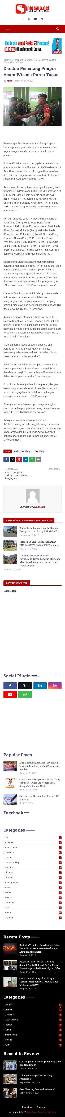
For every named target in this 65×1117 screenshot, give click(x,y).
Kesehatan (33, 852)
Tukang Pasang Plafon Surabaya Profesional (36, 1077)
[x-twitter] (29, 19)
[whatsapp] (25, 694)
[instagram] (42, 19)
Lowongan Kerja (33, 862)
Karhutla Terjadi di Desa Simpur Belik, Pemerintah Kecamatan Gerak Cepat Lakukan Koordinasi (39, 948)
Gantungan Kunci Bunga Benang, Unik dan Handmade (40, 1063)
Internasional (33, 847)
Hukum (33, 1030)
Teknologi (33, 902)
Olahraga (33, 872)
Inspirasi (33, 842)
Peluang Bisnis (33, 882)
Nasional (33, 867)
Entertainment (33, 1020)
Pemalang (18, 60)
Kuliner (33, 1045)
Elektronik (33, 1015)
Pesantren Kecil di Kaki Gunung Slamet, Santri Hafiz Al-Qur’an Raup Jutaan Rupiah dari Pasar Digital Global (39, 965)
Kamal (10, 80)
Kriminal (33, 857)
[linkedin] (40, 685)
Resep (33, 892)
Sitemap (41, 1107)
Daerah (33, 1005)
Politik (33, 887)
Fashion (33, 1025)
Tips (33, 907)
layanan (33, 917)
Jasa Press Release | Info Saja (41, 1112)
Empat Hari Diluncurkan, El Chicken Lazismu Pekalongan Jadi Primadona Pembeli (39, 766)
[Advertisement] (29, 724)
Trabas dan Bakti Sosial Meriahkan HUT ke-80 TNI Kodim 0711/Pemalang (39, 543)
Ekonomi (33, 1010)
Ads (33, 837)
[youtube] (35, 19)
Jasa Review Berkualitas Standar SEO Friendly (39, 797)
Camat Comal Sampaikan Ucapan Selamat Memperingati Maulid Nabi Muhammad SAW (38, 982)
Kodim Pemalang (22, 451)
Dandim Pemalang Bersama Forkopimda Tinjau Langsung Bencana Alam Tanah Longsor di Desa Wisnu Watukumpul (39, 560)
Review (33, 897)
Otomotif (33, 877)
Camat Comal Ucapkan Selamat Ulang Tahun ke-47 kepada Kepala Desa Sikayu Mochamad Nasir (39, 783)
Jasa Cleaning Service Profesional (37, 1089)
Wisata (33, 912)
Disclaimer (27, 1107)
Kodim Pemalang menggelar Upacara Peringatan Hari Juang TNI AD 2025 (39, 529)
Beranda (7, 60)
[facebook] (23, 19)
